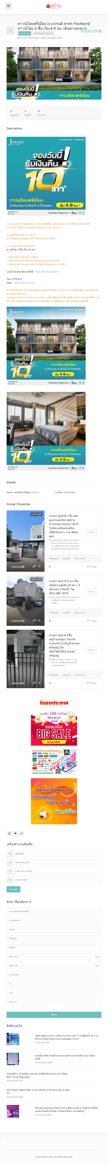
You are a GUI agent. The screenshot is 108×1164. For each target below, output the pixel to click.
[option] (54, 73)
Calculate (13, 889)
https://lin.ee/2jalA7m (47, 271)
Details (91, 532)
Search (54, 1015)
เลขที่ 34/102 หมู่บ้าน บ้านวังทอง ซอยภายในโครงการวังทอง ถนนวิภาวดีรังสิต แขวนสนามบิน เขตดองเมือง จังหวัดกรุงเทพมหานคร (65, 544)
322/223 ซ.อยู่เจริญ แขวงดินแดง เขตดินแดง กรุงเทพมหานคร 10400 (65, 600)
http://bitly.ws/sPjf (24, 282)
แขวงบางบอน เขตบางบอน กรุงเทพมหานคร (41, 38)
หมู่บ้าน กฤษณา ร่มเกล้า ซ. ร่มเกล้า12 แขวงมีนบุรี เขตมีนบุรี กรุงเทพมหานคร (64, 662)
